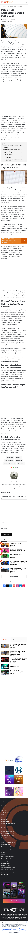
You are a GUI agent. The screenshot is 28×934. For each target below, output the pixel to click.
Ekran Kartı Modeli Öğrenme (7, 831)
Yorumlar (23, 639)
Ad (1, 516)
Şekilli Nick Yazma (5, 817)
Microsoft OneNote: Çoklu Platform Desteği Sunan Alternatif (12, 150)
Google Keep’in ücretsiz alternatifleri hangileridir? (14, 160)
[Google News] (14, 467)
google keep (9, 460)
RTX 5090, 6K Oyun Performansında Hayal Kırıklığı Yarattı (18, 672)
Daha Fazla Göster (14, 576)
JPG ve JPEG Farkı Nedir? (7, 869)
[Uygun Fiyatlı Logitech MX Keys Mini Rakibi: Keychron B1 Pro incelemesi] (5, 570)
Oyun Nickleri (4, 810)
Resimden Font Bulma (6, 844)
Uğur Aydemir (5, 19)
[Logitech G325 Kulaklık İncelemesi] (5, 545)
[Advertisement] (14, 99)
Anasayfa (4, 6)
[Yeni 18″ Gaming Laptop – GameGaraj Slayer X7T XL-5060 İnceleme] (5, 556)
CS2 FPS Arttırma (5, 814)
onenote (21, 463)
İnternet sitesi (4, 528)
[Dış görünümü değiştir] (23, 2)
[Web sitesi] (13, 488)
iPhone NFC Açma (5, 805)
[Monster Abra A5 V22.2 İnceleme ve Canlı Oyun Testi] (5, 550)
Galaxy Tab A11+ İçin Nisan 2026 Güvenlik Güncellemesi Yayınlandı (18, 646)
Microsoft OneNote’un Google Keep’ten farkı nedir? (15, 156)
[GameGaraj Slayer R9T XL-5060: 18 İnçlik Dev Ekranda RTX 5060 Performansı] (5, 563)
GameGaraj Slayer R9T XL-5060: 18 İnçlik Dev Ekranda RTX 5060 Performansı (18, 563)
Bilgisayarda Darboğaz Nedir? (8, 867)
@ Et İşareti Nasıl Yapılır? (6, 849)
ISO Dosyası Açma (5, 840)
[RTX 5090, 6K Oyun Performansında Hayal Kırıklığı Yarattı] (5, 672)
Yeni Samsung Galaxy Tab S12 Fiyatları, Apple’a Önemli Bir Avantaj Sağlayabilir (17, 653)
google (19, 457)
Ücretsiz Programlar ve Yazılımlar (14, 6)
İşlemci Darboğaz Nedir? (6, 861)
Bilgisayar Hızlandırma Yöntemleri (8, 842)
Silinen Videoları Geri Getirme (7, 835)
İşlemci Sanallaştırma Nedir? (7, 856)
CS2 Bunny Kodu (5, 812)
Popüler (15, 639)
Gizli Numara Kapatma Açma (7, 833)
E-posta (3, 522)
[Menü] (26, 2)
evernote (10, 457)
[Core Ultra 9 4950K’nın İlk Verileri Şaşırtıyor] (5, 666)
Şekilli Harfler (4, 819)
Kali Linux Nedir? (5, 874)
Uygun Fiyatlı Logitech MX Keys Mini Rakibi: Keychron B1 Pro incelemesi (18, 570)
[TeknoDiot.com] (7, 2)
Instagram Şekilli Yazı (6, 821)
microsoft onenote (10, 463)
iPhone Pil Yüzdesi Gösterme (7, 837)
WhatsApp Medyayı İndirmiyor (8, 846)
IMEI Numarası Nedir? (6, 865)
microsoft (19, 460)
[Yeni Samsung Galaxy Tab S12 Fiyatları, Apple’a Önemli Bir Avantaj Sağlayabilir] (5, 653)
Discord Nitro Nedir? (5, 863)
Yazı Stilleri (3, 808)
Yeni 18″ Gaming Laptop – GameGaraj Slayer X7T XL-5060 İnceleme (18, 556)
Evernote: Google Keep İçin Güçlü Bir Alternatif (12, 146)
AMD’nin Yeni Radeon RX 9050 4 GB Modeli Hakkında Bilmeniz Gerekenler (18, 660)
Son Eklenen (6, 639)
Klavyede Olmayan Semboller (8, 823)
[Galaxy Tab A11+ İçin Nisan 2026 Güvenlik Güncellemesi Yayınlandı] (5, 646)
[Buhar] (15, 488)
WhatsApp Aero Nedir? (6, 858)
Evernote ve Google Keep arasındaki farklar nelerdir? (13, 153)
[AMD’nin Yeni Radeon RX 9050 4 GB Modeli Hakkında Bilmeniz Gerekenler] (5, 659)
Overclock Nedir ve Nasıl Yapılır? (8, 872)
